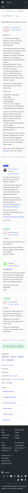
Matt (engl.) (5, 458)
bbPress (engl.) (6, 460)
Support (3, 445)
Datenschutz (5, 438)
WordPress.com (6, 455)
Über (2, 430)
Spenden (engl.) (20, 448)
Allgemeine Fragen (10, 11)
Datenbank (20, 356)
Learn (3, 442)
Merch (17, 450)
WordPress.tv (5, 450)
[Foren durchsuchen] (17, 16)
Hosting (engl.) (5, 435)
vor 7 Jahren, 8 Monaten (15, 29)
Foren (2, 6)
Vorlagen (17, 438)
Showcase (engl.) (19, 430)
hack (3, 360)
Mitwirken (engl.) (19, 442)
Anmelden (6, 150)
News (3, 432)
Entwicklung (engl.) (6, 448)
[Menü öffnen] (25, 2)
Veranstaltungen (19, 445)
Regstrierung (10, 360)
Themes (17, 432)
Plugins (17, 435)
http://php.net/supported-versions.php (13, 216)
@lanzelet (9, 269)
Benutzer (13, 356)
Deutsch (7, 472)
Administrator (5, 356)
